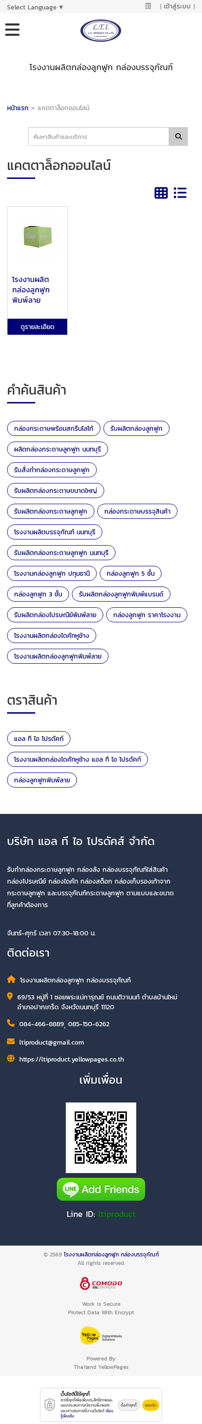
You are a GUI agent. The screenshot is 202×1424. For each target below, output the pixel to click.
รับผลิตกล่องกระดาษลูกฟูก (50, 511)
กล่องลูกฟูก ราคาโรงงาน (146, 615)
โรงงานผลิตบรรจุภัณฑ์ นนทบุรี (54, 532)
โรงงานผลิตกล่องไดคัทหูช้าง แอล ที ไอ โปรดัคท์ (77, 759)
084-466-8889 (41, 1024)
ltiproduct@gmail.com (51, 1042)
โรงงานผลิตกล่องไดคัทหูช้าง (51, 636)
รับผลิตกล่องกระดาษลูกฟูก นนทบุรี (61, 553)
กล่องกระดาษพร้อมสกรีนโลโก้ (53, 429)
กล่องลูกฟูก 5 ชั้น (131, 574)
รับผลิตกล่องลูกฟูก (136, 429)
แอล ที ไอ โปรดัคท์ (38, 739)
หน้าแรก (18, 108)
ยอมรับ (150, 1405)
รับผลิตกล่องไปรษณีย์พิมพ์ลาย (55, 615)
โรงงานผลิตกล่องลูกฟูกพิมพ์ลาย (57, 656)
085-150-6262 (88, 1024)
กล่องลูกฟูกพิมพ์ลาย (42, 780)
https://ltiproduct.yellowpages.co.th (71, 1059)
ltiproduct (117, 1213)
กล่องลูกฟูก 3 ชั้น (38, 594)
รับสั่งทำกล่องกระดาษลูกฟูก (52, 470)
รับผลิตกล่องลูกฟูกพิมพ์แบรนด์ (121, 594)
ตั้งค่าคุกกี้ (129, 1405)
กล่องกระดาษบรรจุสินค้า (137, 511)
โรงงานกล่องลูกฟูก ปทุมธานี (52, 574)
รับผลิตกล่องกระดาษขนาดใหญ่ (55, 491)
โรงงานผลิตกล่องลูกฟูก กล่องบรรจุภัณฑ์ (111, 1254)
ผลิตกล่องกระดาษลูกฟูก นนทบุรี (57, 449)
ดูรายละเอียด (37, 327)
